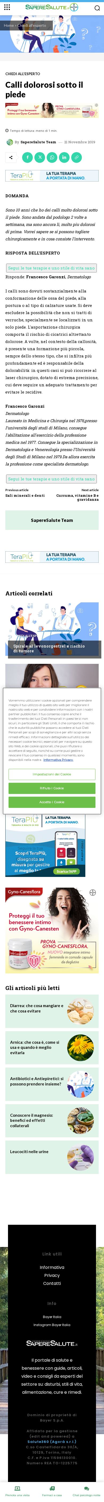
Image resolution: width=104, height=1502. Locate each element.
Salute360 (38, 1441)
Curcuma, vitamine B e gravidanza (77, 497)
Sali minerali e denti (25, 495)
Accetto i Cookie (52, 802)
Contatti (52, 1283)
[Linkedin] (64, 157)
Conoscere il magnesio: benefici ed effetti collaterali (31, 1120)
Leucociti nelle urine (29, 1151)
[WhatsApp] (52, 157)
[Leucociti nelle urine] (80, 1157)
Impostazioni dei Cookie (52, 774)
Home (9, 25)
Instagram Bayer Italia (52, 1325)
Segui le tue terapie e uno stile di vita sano (51, 268)
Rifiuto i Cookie (52, 788)
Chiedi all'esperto (31, 25)
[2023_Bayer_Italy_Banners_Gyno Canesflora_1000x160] (52, 110)
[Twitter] (39, 157)
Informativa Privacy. (58, 759)
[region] (52, 751)
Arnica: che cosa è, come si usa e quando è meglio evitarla (34, 1047)
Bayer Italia (52, 1317)
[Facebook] (27, 157)
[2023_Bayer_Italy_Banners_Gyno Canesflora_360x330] (52, 930)
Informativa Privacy (52, 1271)
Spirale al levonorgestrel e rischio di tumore (49, 648)
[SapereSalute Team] (11, 142)
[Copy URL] (76, 157)
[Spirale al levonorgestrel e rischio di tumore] (52, 629)
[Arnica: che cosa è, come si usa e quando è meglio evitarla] (80, 1047)
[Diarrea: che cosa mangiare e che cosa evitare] (80, 1011)
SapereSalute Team (38, 142)
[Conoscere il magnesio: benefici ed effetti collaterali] (80, 1120)
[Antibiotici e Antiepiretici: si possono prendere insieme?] (80, 1084)
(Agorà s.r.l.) (63, 1441)
